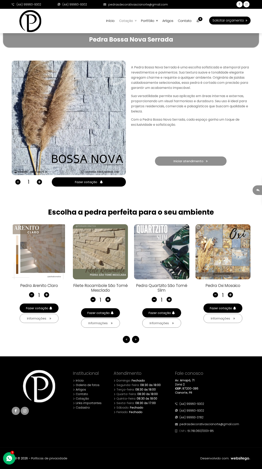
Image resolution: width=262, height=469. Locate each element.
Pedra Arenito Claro (39, 285)
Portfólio (148, 20)
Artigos (167, 20)
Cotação (127, 20)
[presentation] (126, 339)
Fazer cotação (87, 182)
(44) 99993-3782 (190, 417)
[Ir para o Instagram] (25, 411)
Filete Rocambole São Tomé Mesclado (100, 288)
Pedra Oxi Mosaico (223, 285)
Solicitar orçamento (229, 20)
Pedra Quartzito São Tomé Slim (161, 288)
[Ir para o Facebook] (16, 411)
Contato (185, 20)
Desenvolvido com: (215, 458)
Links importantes (88, 403)
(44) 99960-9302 (28, 4)
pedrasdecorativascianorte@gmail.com (137, 4)
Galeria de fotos (87, 385)
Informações (38, 318)
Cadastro (82, 408)
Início (110, 20)
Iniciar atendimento (190, 161)
